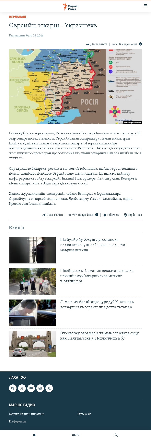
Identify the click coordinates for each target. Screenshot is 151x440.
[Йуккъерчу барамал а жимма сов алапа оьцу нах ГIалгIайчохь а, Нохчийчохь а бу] (32, 344)
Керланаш (17, 17)
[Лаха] (116, 435)
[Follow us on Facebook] (13, 388)
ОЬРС (75, 435)
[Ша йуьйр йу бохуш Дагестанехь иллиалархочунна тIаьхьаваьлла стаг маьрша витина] (32, 250)
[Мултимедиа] (35, 435)
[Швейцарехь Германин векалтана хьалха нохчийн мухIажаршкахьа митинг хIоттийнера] (32, 281)
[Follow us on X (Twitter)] (22, 388)
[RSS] (49, 388)
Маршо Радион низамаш (26, 414)
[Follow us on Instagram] (40, 388)
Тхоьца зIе (84, 414)
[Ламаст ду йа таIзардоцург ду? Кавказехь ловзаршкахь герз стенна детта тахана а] (32, 313)
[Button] (96, 44)
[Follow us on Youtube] (31, 388)
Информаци (17, 421)
